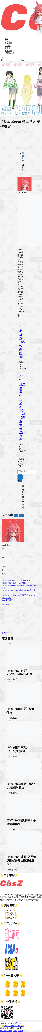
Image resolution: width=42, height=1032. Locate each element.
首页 (6, 39)
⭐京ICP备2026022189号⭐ (13, 1026)
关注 (16, 515)
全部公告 (5, 605)
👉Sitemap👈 (10, 910)
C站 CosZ (18, 1023)
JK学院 (7, 46)
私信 (21, 515)
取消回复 (20, 477)
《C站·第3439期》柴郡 (14, 583)
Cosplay (8, 41)
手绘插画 (8, 43)
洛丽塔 (7, 48)
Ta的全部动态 (7, 600)
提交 (19, 480)
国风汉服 (8, 51)
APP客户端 (9, 53)
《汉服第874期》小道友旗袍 (16, 580)
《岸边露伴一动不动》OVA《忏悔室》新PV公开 (22, 412)
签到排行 (5, 633)
